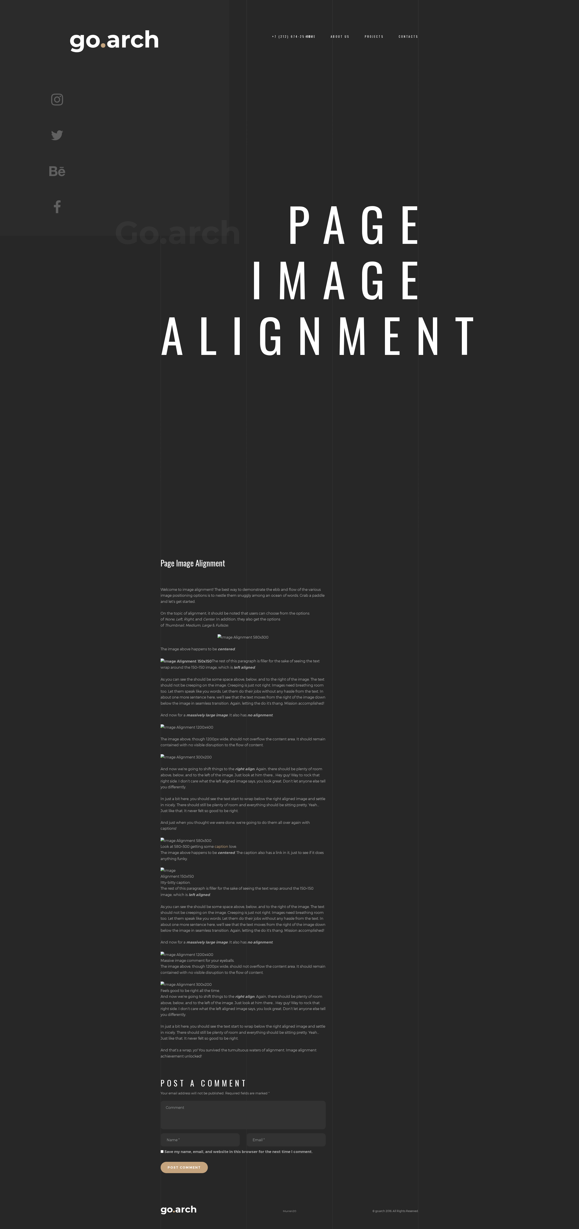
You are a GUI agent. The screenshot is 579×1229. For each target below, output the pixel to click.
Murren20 (289, 1211)
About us (340, 36)
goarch (114, 39)
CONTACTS (408, 36)
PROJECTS (374, 36)
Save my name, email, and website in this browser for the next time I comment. (238, 1152)
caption (221, 846)
